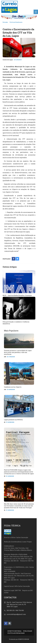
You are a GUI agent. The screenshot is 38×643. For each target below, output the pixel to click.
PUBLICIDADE (27, 631)
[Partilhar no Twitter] (17, 259)
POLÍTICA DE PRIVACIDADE (16, 633)
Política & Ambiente (16, 22)
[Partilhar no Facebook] (13, 259)
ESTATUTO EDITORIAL (15, 631)
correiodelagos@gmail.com (16, 614)
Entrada (5, 22)
